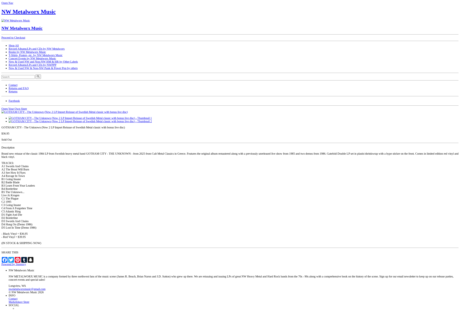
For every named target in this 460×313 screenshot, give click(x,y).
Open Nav (7, 2)
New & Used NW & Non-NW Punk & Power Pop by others (43, 68)
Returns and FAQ (19, 88)
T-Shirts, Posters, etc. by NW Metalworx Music (36, 55)
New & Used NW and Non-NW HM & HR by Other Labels (43, 61)
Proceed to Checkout (13, 37)
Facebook (14, 100)
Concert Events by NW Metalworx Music (32, 58)
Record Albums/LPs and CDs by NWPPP (32, 64)
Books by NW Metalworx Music (27, 52)
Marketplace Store (19, 301)
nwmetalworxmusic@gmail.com (27, 289)
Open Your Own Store (14, 108)
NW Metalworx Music (28, 11)
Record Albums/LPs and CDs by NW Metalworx (37, 48)
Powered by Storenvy (13, 264)
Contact (13, 85)
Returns (13, 91)
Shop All (14, 45)
